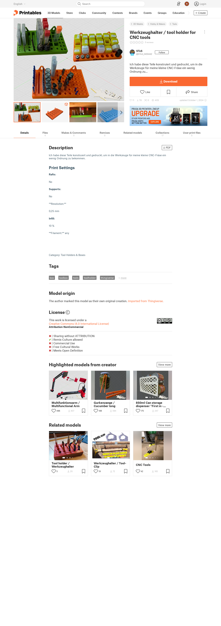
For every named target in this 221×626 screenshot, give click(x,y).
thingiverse (107, 277)
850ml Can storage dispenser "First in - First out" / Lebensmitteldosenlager (152, 404)
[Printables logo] (27, 13)
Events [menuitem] (148, 12)
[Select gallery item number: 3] (70, 397)
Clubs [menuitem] (82, 12)
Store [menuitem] (69, 12)
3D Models (138, 24)
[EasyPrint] (178, 4)
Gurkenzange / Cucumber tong (104, 404)
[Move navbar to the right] (188, 13)
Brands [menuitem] (133, 12)
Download (170, 81)
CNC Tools (143, 464)
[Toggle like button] (54, 411)
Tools (174, 24)
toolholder (90, 277)
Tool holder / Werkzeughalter (63, 465)
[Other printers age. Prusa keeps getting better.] (168, 116)
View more (164, 364)
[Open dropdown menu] (204, 32)
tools (76, 277)
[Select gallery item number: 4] (72, 397)
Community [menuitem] (99, 12)
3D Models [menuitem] (53, 12)
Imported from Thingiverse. (146, 301)
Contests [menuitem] (117, 12)
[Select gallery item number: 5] (158, 397)
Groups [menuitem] (162, 12)
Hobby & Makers (157, 24)
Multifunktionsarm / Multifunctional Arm (66, 404)
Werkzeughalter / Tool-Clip (110, 465)
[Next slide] (121, 112)
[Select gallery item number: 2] (67, 397)
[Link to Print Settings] (77, 167)
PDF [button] (168, 147)
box (52, 277)
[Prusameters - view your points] (187, 4)
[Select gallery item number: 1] (63, 397)
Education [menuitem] (179, 12)
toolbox (63, 277)
